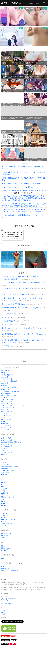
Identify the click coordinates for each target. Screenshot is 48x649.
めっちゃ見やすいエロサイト (10, 395)
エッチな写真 (5, 464)
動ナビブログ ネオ (6, 401)
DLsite (3, 546)
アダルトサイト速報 (7, 399)
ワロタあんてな (6, 428)
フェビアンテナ (6, 371)
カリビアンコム (6, 489)
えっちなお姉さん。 (7, 452)
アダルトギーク (6, 450)
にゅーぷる (4, 377)
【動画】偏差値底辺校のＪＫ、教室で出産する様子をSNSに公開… (24, 179)
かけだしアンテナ (6, 419)
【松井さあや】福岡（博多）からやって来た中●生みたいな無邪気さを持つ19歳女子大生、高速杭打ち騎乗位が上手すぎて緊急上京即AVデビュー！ (12, 236)
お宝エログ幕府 (6, 438)
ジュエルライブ (6, 513)
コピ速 (3, 417)
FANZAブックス (6, 534)
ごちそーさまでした (9, 314)
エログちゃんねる (6, 379)
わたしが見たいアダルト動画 (10, 466)
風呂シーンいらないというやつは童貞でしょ (17, 288)
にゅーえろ (4, 383)
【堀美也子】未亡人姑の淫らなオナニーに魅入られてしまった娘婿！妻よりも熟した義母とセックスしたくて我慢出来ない (24, 210)
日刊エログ (4, 448)
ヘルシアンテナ (6, 409)
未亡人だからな (7, 317)
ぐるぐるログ (5, 413)
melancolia (4, 475)
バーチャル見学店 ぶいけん (9, 523)
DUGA (3, 487)
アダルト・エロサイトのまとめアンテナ (13, 405)
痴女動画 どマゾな (6, 468)
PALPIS (3, 503)
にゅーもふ (4, 421)
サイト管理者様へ (6, 603)
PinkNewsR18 (5, 393)
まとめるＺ (4, 397)
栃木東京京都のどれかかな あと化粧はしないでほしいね (22, 334)
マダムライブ (5, 515)
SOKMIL (3, 505)
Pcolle (3, 501)
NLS (2, 558)
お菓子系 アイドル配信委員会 (10, 571)
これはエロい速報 (6, 446)
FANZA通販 (4, 536)
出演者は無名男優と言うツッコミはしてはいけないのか (21, 308)
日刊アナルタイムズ (7, 472)
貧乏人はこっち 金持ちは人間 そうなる (15, 294)
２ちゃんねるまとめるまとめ (10, 391)
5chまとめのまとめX (7, 407)
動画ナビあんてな (6, 411)
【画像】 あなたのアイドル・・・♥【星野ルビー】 (20, 187)
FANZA (3, 483)
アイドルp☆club (6, 373)
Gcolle (3, 499)
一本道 (3, 491)
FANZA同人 (4, 550)
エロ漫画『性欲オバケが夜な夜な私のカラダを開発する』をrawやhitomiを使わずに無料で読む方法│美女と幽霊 (24, 205)
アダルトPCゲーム (6, 538)
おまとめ (4, 385)
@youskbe (9, 600)
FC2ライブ (4, 521)
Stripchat (4, 525)
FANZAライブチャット (8, 519)
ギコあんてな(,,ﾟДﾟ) (7, 375)
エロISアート (5, 430)
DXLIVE (3, 517)
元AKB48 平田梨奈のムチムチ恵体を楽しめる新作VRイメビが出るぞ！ (23, 167)
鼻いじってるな (7, 324)
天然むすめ (4, 493)
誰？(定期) (5, 346)
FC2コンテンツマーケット (9, 497)
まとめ (3, 614)
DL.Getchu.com (6, 548)
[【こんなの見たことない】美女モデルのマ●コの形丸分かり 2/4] (36, 259)
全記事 (3, 610)
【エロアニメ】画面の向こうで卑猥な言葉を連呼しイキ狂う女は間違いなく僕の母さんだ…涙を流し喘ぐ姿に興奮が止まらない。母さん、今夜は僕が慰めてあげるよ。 (24, 198)
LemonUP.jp (5, 569)
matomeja (4, 423)
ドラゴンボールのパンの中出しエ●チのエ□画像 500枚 (21, 183)
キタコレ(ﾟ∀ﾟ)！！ (7, 426)
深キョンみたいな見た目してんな (13, 304)
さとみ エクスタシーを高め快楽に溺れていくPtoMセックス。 (22, 216)
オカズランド (5, 444)
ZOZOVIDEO (5, 462)
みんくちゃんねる (6, 440)
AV (22, 238)
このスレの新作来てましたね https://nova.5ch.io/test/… (22, 282)
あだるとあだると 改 (7, 470)
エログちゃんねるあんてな (9, 381)
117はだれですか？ (9, 321)
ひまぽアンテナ (6, 389)
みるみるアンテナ (6, 415)
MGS (2, 485)
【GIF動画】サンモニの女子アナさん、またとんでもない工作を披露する (23, 173)
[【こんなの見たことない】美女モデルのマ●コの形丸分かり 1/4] (12, 259)
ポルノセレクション (7, 403)
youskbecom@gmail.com (8, 598)
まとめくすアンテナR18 (8, 387)
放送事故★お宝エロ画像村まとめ (11, 442)
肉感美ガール (5, 454)
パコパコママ (5, 495)
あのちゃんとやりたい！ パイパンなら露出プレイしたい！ (22, 328)
